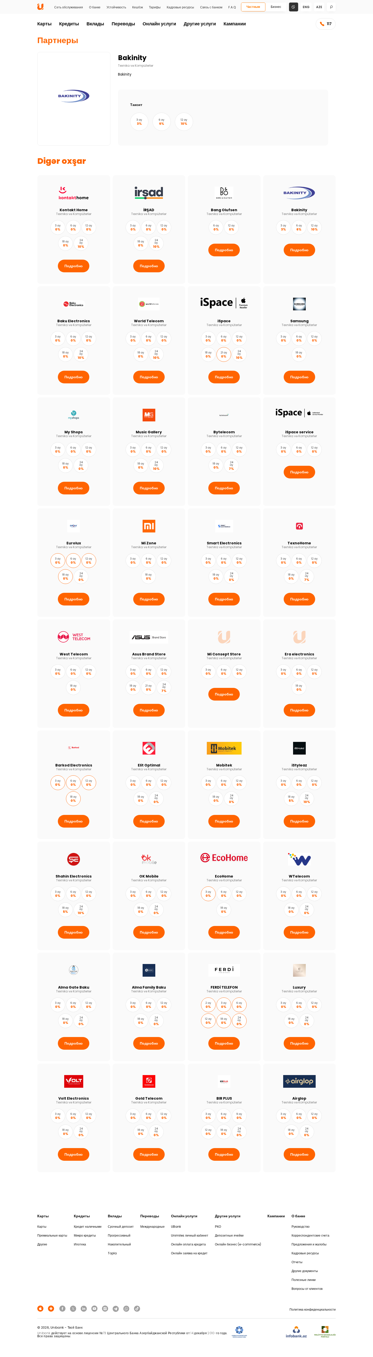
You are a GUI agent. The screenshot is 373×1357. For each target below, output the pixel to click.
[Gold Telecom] (149, 1118)
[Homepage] (40, 8)
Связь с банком (211, 7)
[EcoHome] (224, 896)
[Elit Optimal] (149, 784)
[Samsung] (299, 340)
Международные (152, 1226)
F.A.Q (232, 7)
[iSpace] (224, 340)
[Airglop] (299, 1118)
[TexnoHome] (299, 562)
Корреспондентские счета (310, 1235)
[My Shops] (73, 451)
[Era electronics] (299, 673)
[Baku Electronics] (73, 340)
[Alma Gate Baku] (73, 1007)
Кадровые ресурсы (180, 7)
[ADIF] (239, 1332)
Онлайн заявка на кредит (189, 1253)
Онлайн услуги (159, 24)
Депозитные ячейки (229, 1235)
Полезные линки (304, 1280)
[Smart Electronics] (224, 562)
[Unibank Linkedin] (84, 1308)
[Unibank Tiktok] (137, 1308)
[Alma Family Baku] (149, 1007)
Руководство (301, 1226)
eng (306, 7)
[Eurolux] (73, 562)
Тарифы (155, 7)
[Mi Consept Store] (224, 673)
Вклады (95, 24)
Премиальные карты (52, 1235)
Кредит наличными (87, 1226)
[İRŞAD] (149, 229)
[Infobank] (296, 1332)
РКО (218, 1226)
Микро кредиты (85, 1235)
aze (319, 7)
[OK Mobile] (149, 896)
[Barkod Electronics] (73, 784)
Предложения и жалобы (309, 1244)
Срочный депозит (121, 1226)
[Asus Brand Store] (149, 673)
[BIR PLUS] (224, 1118)
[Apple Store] (41, 1308)
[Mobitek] (224, 784)
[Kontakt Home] (73, 229)
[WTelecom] (299, 896)
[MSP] (325, 1332)
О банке (94, 7)
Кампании (235, 24)
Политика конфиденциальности (313, 1309)
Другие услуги (200, 24)
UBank (176, 1226)
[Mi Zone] (149, 562)
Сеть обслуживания (68, 7)
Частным (253, 7)
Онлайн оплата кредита (188, 1244)
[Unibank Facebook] (63, 1308)
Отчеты (297, 1262)
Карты (44, 24)
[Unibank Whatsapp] (127, 1308)
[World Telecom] (149, 340)
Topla (112, 1253)
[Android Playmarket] (52, 1308)
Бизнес (276, 7)
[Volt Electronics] (73, 1118)
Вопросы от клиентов (307, 1289)
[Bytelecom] (224, 451)
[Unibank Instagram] (106, 1308)
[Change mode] (294, 6)
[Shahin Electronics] (73, 896)
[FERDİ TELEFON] (224, 1007)
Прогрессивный (119, 1235)
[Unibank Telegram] (116, 1308)
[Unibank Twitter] (74, 1308)
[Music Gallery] (149, 451)
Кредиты (69, 24)
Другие (42, 1244)
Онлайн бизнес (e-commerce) (238, 1244)
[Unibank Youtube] (95, 1308)
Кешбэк (137, 7)
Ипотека (80, 1244)
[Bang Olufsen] (224, 229)
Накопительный (119, 1244)
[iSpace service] (299, 451)
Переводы (123, 24)
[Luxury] (299, 1007)
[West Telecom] (73, 673)
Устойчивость (116, 7)
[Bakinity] (299, 229)
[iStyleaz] (299, 784)
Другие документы (305, 1271)
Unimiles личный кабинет (189, 1235)
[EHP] (266, 1332)
